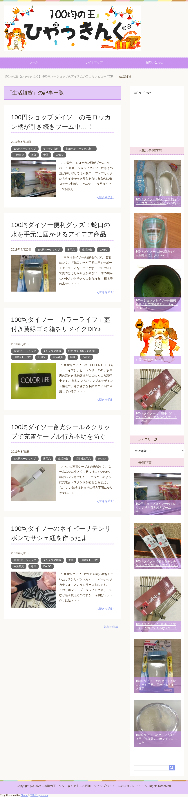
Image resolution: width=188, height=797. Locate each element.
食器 (45, 154)
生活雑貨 (19, 154)
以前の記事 (111, 626)
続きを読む (106, 197)
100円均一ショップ (25, 148)
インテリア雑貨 (52, 350)
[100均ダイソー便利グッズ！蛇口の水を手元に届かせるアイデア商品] (33, 288)
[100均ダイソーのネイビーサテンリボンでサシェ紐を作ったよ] (33, 605)
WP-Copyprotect (39, 795)
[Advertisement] (161, 117)
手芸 (70, 560)
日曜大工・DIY (22, 357)
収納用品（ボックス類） (80, 148)
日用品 (71, 249)
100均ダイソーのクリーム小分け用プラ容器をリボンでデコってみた (156, 738)
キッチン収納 (51, 148)
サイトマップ (94, 62)
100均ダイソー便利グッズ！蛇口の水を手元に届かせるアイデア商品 (156, 684)
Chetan (24, 795)
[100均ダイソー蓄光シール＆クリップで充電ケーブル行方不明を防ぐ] (33, 497)
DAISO (60, 154)
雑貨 (33, 154)
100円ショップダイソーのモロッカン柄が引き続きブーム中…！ (156, 507)
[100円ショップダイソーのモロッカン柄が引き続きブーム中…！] (33, 194)
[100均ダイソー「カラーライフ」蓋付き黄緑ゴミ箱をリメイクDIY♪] (33, 396)
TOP (61, 76)
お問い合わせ (154, 62)
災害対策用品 (83, 458)
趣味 (72, 357)
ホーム (33, 62)
